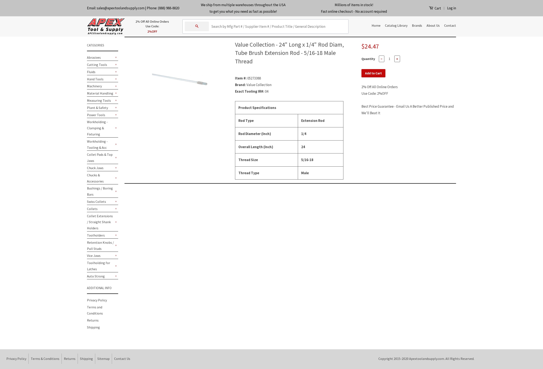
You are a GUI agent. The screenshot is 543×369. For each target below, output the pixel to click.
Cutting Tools (97, 65)
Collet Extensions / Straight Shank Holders (100, 222)
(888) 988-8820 (168, 8)
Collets (92, 209)
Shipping (93, 327)
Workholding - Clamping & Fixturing (97, 128)
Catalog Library (396, 25)
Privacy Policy (97, 300)
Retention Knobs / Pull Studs (100, 245)
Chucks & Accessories (95, 178)
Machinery (94, 86)
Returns (93, 320)
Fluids (91, 72)
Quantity (368, 59)
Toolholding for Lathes (98, 266)
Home (376, 25)
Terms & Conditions (45, 358)
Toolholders (96, 235)
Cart (437, 8)
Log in (451, 8)
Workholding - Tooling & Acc (97, 144)
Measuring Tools (99, 100)
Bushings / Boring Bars (100, 191)
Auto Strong (96, 276)
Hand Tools (95, 79)
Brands (417, 25)
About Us (433, 25)
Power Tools (96, 115)
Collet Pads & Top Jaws (100, 157)
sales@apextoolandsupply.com (120, 8)
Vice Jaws (94, 255)
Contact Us (122, 358)
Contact (450, 25)
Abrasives (94, 57)
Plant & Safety (97, 108)
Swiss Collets (96, 201)
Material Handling (100, 93)
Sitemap (103, 358)
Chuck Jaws (95, 168)
